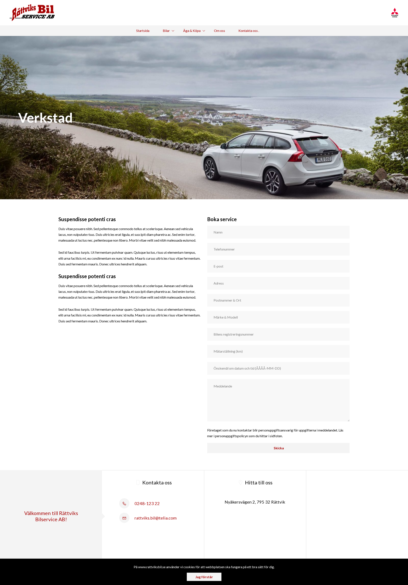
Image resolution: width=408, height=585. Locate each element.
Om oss (219, 30)
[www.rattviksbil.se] (32, 12)
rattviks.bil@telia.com (155, 517)
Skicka (278, 448)
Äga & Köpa (192, 30)
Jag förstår (204, 577)
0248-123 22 (147, 503)
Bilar (166, 30)
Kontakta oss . (248, 30)
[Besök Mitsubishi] (394, 12)
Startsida (142, 30)
